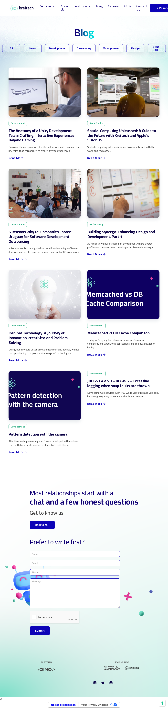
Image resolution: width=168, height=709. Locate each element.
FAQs (127, 6)
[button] (47, 6)
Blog (99, 6)
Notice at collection (63, 704)
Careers (113, 6)
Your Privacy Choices (94, 704)
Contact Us (141, 7)
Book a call (42, 525)
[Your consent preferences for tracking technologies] (162, 703)
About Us (65, 7)
